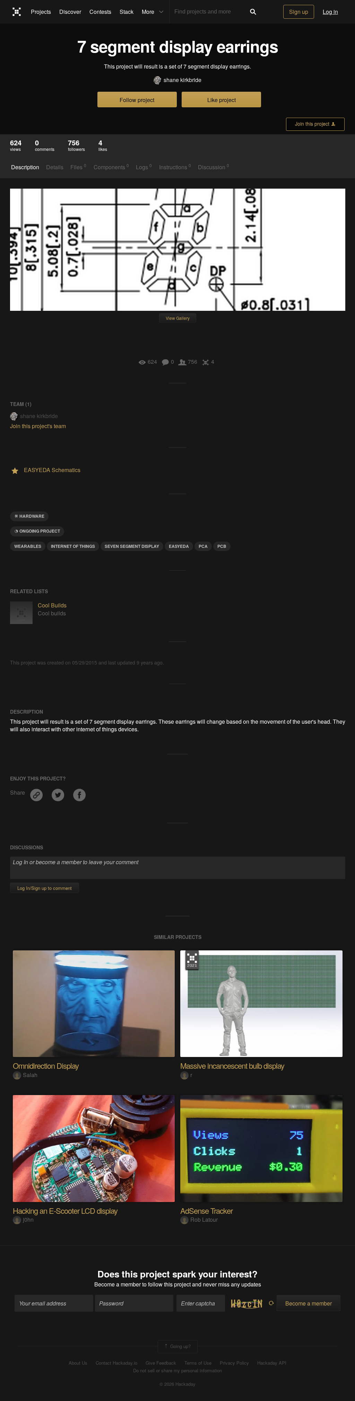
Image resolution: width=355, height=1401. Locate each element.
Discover (70, 12)
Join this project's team (38, 426)
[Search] (253, 12)
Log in (330, 12)
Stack (126, 12)
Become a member (117, 1284)
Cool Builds (52, 605)
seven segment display (132, 546)
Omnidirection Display (46, 1065)
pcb (221, 546)
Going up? (180, 1346)
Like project (221, 100)
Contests (100, 12)
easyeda (179, 546)
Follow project (137, 100)
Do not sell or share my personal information (177, 1370)
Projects (41, 12)
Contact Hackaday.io (116, 1363)
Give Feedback (161, 1363)
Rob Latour (204, 1219)
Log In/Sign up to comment (44, 888)
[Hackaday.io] (17, 12)
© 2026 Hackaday (177, 1384)
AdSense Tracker (206, 1210)
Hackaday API (271, 1363)
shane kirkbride (182, 80)
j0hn (28, 1219)
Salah (30, 1075)
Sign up (298, 12)
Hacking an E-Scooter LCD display (65, 1210)
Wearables (27, 546)
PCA (203, 546)
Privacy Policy (234, 1363)
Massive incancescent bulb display (232, 1065)
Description (25, 167)
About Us (78, 1363)
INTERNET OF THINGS (73, 546)
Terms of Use (197, 1363)
